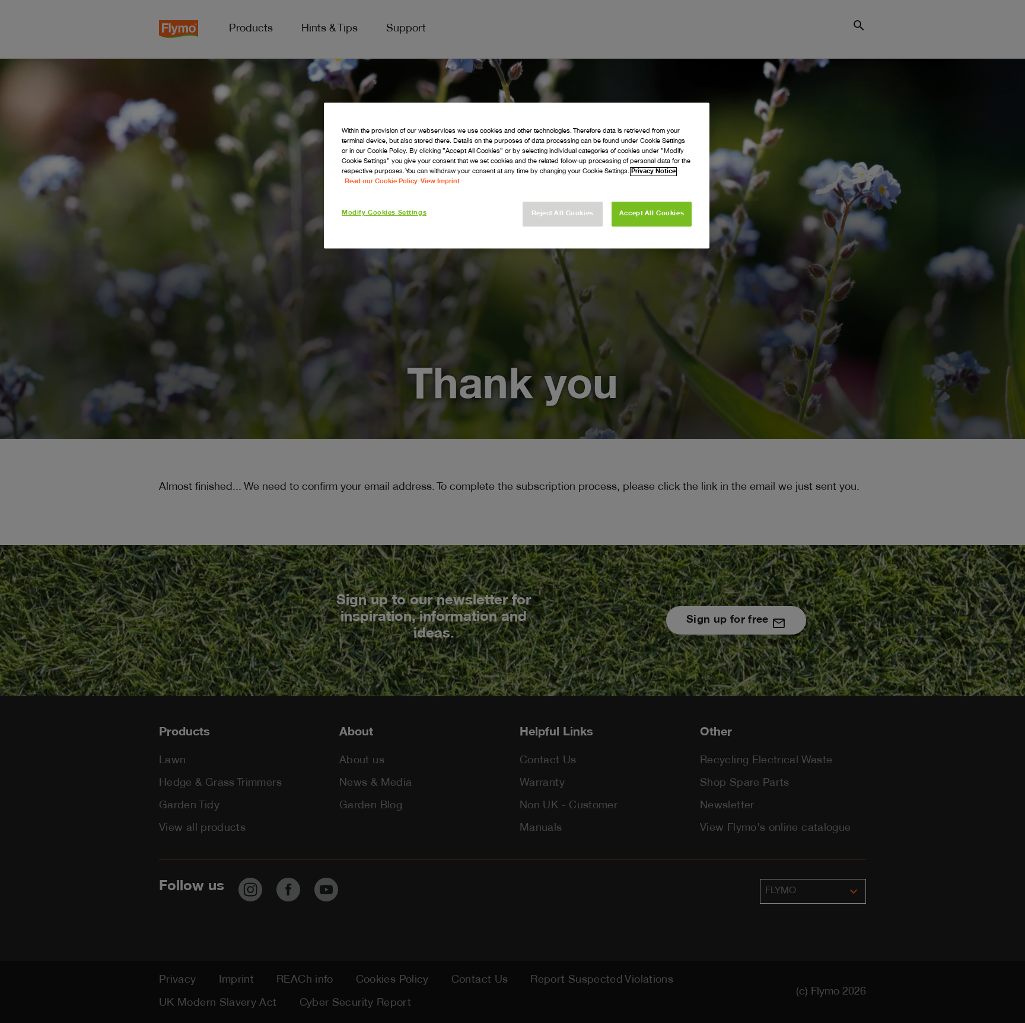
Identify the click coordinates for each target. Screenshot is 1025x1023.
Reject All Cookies (562, 214)
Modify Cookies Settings (384, 213)
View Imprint (440, 182)
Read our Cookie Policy (381, 182)
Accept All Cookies (651, 214)
